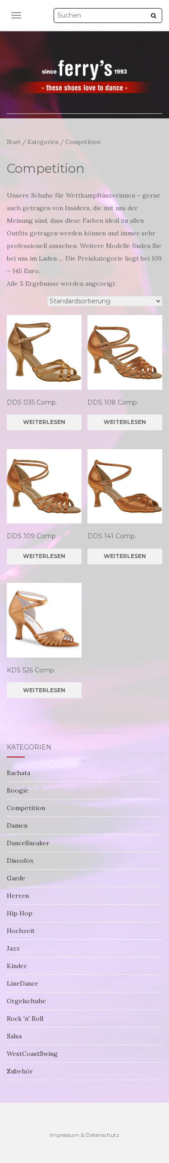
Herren (18, 896)
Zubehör (20, 1071)
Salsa (14, 1036)
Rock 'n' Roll (25, 1018)
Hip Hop (19, 913)
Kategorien (43, 142)
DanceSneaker (28, 843)
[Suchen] (153, 16)
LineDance (22, 983)
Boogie (17, 790)
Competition (26, 808)
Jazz (13, 948)
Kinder (17, 966)
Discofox (20, 860)
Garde (16, 878)
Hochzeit (21, 931)
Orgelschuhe (26, 1001)
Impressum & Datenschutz (84, 1134)
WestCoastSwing (32, 1054)
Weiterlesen (44, 422)
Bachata (18, 773)
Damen (17, 825)
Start (14, 142)
